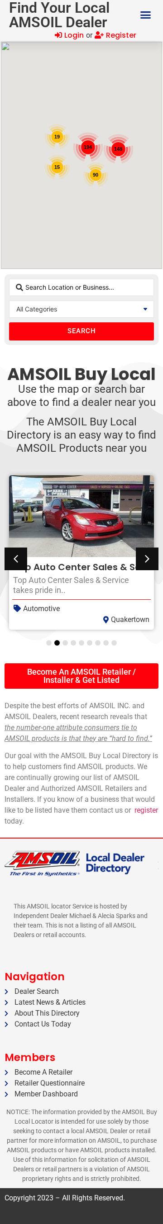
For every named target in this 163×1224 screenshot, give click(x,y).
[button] (145, 15)
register (146, 810)
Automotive (41, 608)
